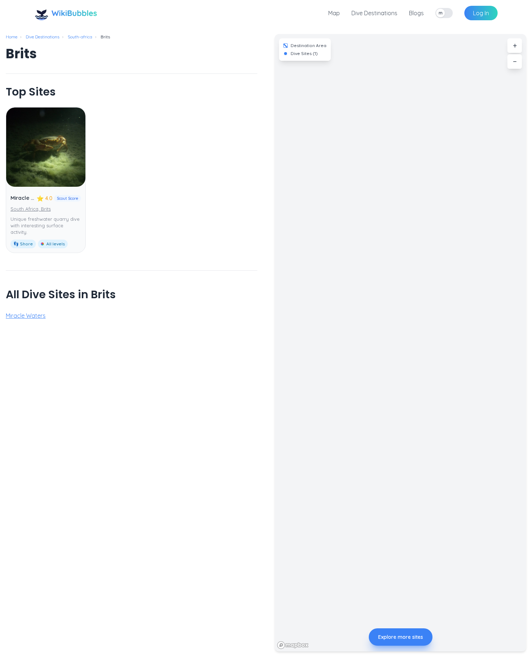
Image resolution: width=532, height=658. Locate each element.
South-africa (80, 36)
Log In (481, 13)
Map (334, 13)
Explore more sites (400, 637)
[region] (400, 342)
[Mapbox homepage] (293, 645)
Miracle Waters (30, 197)
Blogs (416, 13)
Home (11, 36)
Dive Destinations (374, 13)
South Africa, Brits (30, 209)
